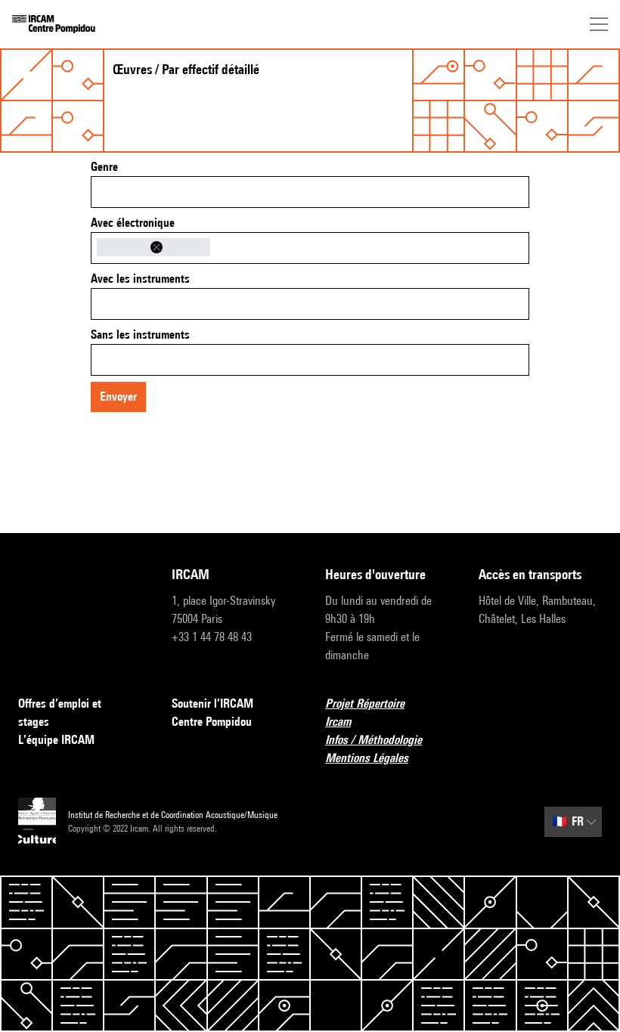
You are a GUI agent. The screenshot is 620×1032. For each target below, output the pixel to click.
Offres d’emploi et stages (59, 712)
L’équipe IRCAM (56, 740)
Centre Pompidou (212, 721)
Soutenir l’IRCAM (212, 703)
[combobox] (310, 192)
